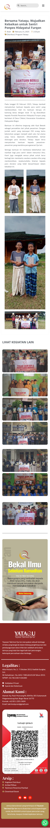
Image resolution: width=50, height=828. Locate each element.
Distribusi (11, 34)
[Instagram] (30, 798)
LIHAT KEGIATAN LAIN (18, 342)
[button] (45, 5)
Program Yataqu (21, 34)
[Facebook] (20, 798)
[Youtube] (25, 798)
